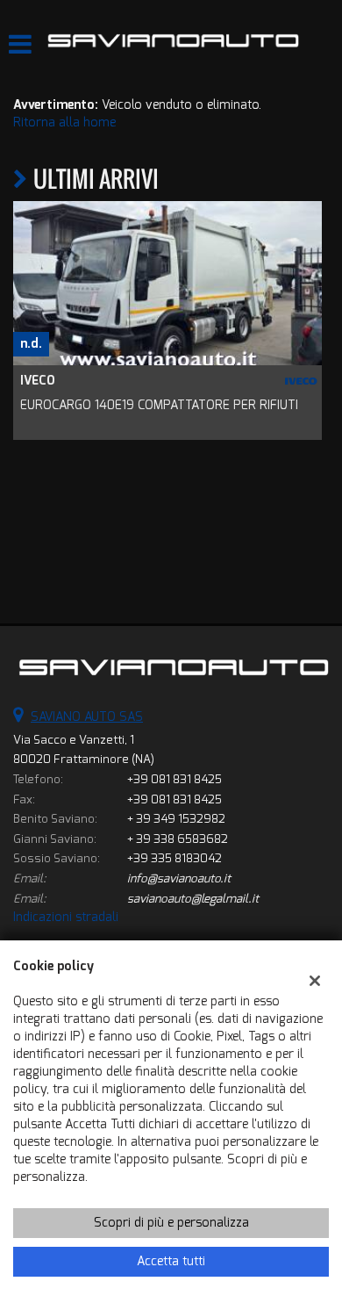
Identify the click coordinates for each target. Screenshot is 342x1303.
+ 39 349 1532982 (176, 818)
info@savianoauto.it (179, 878)
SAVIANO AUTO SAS (87, 717)
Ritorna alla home (64, 122)
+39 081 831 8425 (174, 779)
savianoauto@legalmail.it (193, 898)
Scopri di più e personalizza (171, 1222)
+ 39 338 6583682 (177, 838)
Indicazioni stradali (65, 917)
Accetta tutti (171, 1261)
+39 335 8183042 (174, 858)
